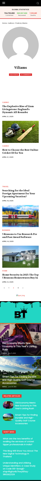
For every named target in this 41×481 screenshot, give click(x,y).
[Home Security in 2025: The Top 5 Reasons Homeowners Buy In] (20, 257)
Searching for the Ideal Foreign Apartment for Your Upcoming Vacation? (18, 193)
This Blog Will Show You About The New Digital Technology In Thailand (20, 453)
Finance (5, 340)
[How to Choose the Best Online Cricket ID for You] (20, 132)
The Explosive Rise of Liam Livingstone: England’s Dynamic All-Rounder (18, 109)
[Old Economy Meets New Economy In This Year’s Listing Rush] (20, 339)
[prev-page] (4, 288)
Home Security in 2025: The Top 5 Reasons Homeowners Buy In (20, 276)
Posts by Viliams (21, 23)
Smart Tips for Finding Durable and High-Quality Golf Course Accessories (26, 419)
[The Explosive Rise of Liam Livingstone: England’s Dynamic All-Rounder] (20, 88)
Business (6, 230)
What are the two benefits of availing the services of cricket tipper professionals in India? (18, 441)
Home (4, 23)
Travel (5, 186)
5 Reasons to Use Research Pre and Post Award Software (19, 236)
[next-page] (23, 288)
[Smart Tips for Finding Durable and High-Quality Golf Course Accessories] (20, 373)
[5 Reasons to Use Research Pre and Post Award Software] (20, 216)
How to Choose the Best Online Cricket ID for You (20, 151)
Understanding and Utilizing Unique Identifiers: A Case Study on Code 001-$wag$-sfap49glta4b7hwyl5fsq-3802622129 (19, 468)
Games (5, 373)
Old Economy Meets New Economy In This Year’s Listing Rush (25, 405)
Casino (5, 102)
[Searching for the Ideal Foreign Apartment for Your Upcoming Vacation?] (20, 172)
